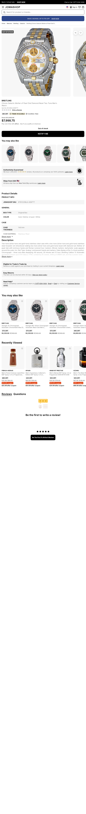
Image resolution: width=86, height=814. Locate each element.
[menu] (3, 7)
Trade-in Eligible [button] (18, 114)
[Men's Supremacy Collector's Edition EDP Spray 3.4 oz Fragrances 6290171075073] (46, 348)
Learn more (69, 172)
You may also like (10, 141)
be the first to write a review (43, 437)
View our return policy (39, 275)
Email (49, 283)
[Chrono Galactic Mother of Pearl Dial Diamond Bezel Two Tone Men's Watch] (81, 33)
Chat (55, 283)
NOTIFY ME (43, 134)
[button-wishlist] (79, 7)
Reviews (7, 394)
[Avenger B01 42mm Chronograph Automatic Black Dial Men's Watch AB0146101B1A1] (46, 301)
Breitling (16, 23)
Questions (19, 394)
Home (3, 23)
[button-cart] (83, 7)
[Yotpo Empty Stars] (6, 110)
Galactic (22, 23)
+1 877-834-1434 (40, 283)
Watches (9, 23)
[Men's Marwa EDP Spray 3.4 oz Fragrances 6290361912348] (70, 348)
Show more (6, 256)
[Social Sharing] (76, 33)
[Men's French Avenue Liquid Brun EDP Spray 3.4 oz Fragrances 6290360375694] (22, 348)
